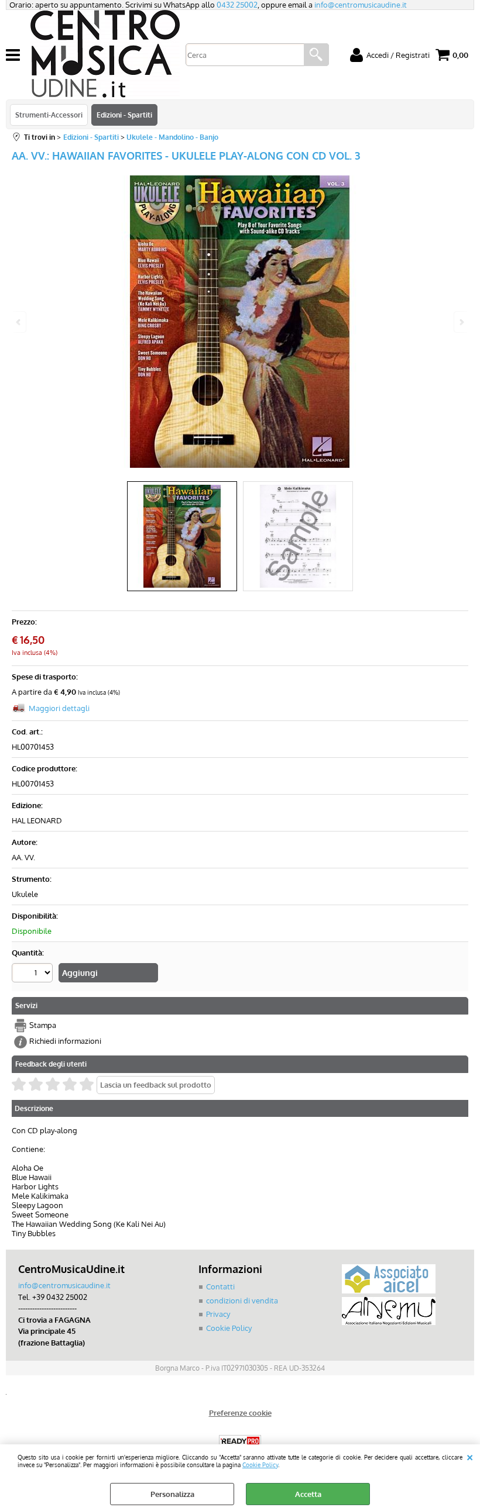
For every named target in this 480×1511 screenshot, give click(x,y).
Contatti (220, 1286)
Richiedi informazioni (65, 1041)
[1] (34, 974)
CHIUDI (469, 1456)
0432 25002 (237, 4)
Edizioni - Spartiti (124, 114)
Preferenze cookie (240, 1412)
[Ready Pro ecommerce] (240, 1441)
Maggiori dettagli (59, 708)
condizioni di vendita (242, 1300)
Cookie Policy (260, 1464)
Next (460, 322)
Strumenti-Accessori (49, 114)
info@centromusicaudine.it (360, 4)
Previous (19, 322)
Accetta (308, 1494)
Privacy (218, 1314)
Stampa (42, 1025)
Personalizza (172, 1494)
